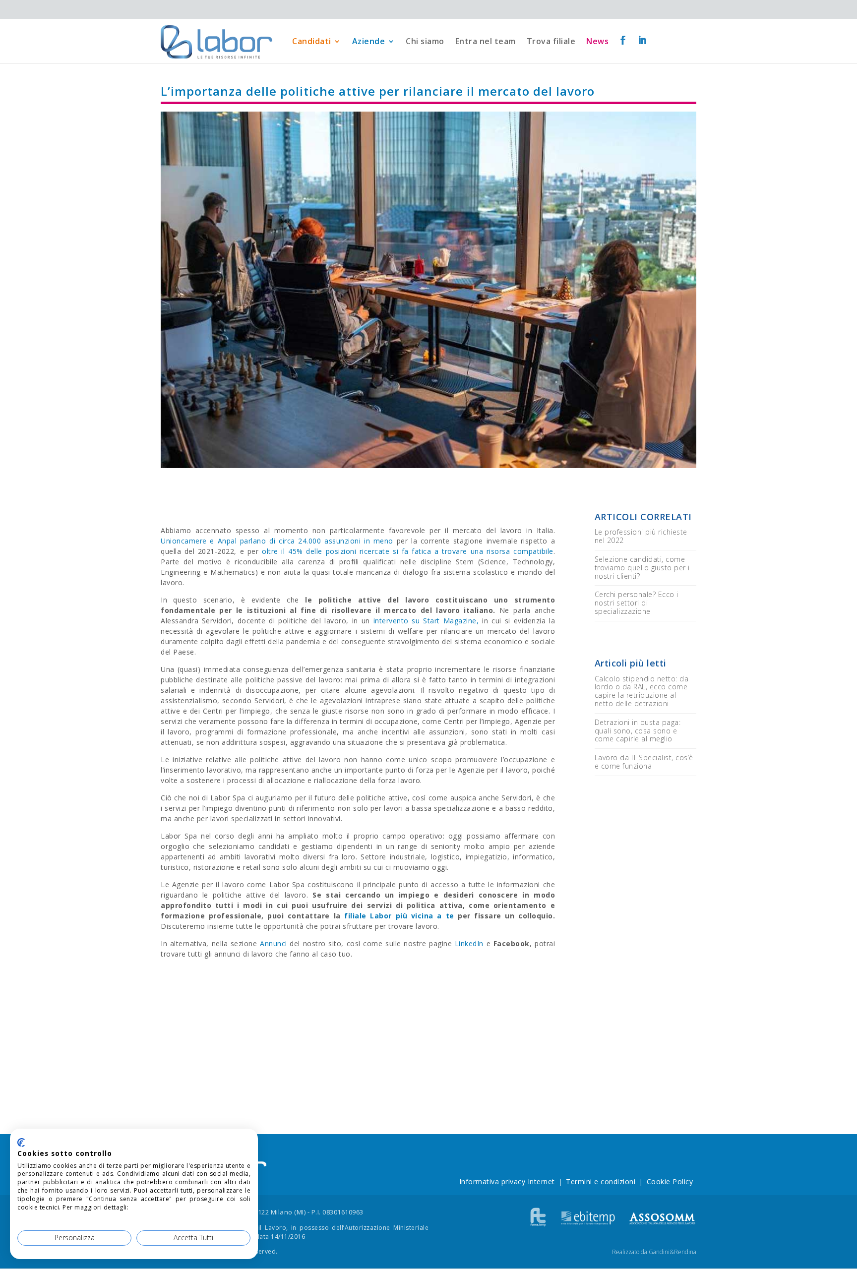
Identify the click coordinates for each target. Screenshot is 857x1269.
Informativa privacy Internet (507, 1181)
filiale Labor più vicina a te (399, 915)
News (597, 41)
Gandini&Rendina (672, 1252)
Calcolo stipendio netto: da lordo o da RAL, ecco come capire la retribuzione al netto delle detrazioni (642, 691)
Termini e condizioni (600, 1181)
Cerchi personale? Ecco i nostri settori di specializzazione (636, 603)
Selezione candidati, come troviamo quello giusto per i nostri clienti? (642, 567)
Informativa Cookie (159, 1207)
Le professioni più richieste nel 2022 (641, 536)
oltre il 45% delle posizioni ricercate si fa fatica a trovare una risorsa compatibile (407, 551)
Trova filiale (551, 41)
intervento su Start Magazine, (426, 620)
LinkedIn (469, 943)
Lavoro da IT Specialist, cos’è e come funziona (644, 762)
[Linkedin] (642, 41)
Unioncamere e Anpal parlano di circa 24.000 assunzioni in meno (277, 540)
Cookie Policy (670, 1181)
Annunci (273, 943)
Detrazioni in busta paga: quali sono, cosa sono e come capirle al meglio (638, 731)
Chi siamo (425, 41)
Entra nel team (485, 41)
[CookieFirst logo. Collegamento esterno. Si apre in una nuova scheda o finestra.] (21, 1142)
